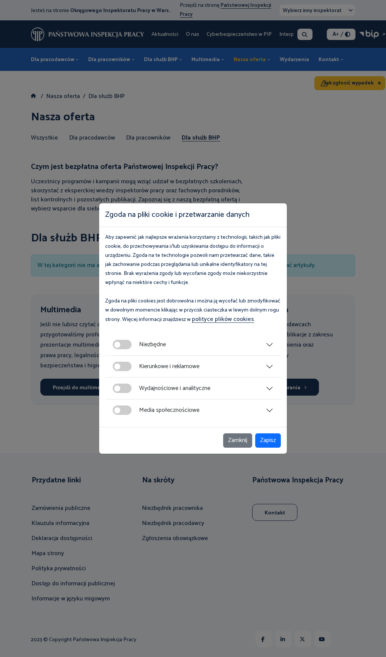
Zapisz (268, 440)
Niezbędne (152, 344)
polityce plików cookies (223, 319)
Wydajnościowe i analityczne (174, 388)
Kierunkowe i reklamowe (169, 366)
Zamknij (237, 440)
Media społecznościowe (169, 410)
